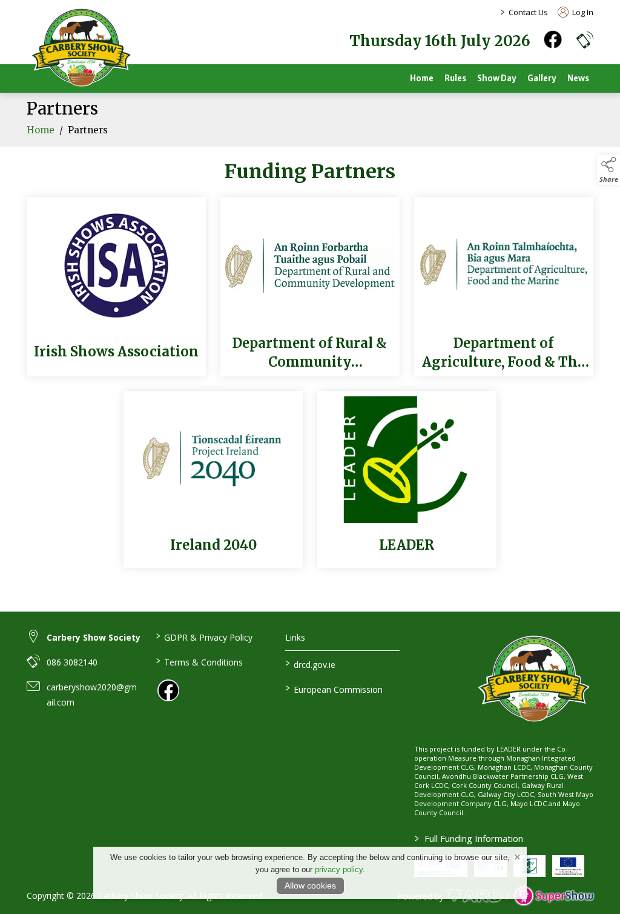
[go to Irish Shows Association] (116, 286)
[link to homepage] (81, 48)
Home (422, 78)
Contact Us (528, 12)
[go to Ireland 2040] (213, 479)
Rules (455, 78)
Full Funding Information (469, 838)
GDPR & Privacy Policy (204, 636)
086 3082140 (72, 662)
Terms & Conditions (199, 661)
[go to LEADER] (406, 479)
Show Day (496, 78)
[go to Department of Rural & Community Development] (310, 286)
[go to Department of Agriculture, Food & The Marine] (503, 286)
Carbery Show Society (93, 637)
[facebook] (553, 39)
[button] (584, 39)
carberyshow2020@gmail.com (92, 694)
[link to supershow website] (553, 896)
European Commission (333, 688)
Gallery (541, 78)
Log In (581, 12)
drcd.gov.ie (310, 663)
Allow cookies (310, 885)
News (578, 78)
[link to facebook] (168, 690)
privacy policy (339, 869)
